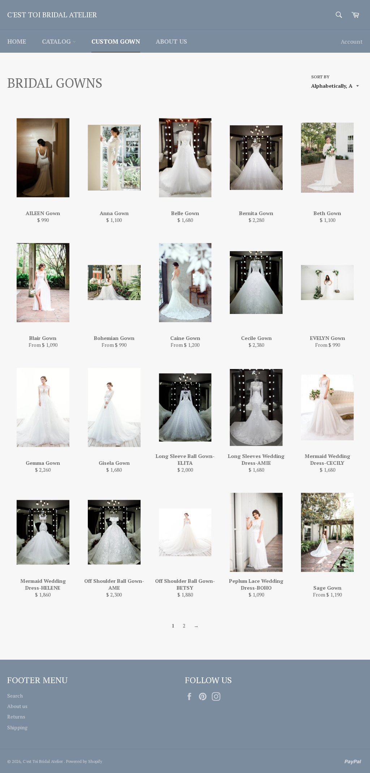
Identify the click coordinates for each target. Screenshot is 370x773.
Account (352, 41)
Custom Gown (115, 41)
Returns (16, 716)
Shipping (17, 727)
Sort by (320, 76)
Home (16, 41)
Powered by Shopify (84, 761)
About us (171, 41)
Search (15, 695)
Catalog (57, 41)
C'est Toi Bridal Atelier (52, 14)
